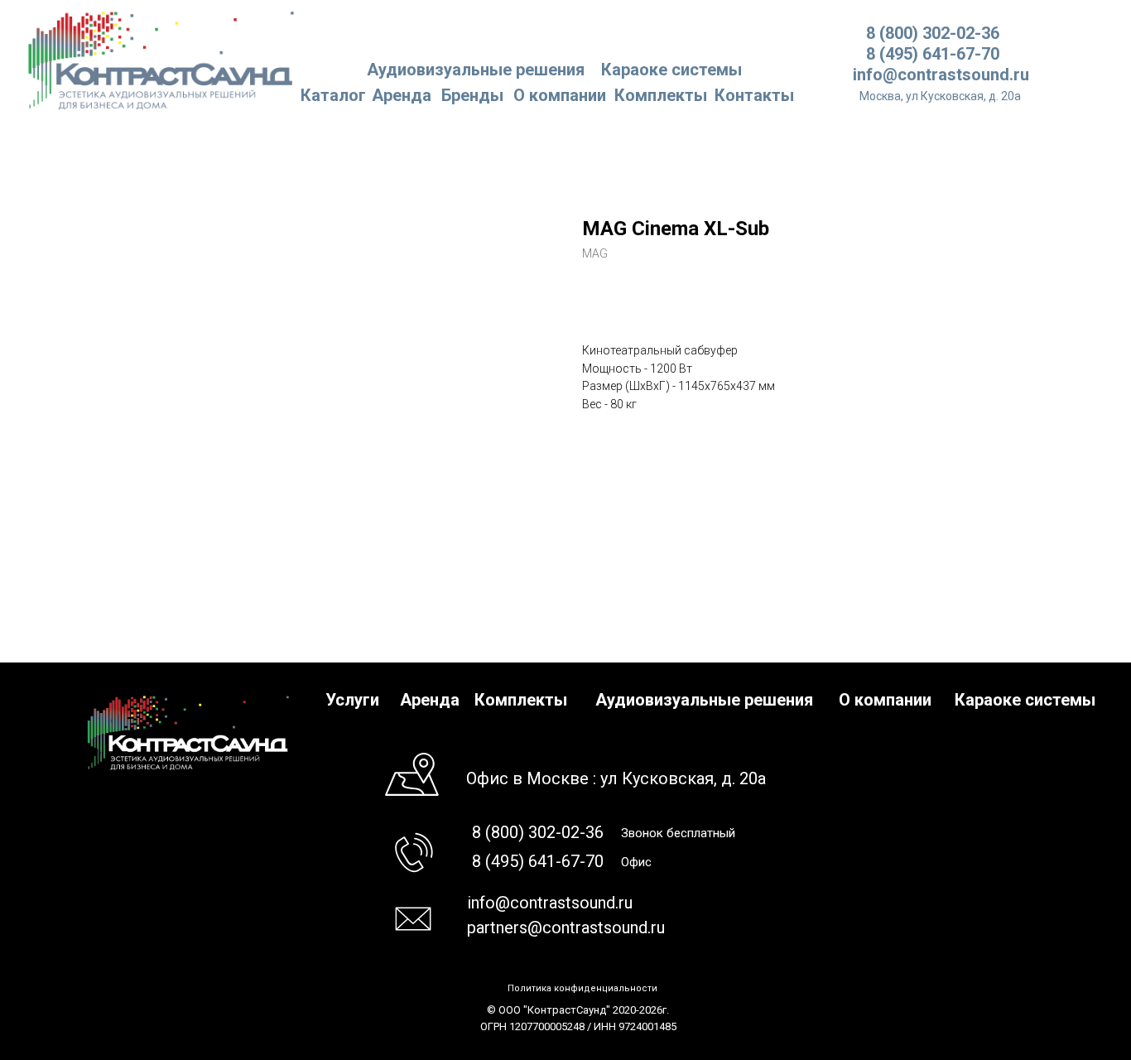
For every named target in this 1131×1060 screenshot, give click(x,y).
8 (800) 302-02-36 (932, 33)
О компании (559, 95)
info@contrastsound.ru (941, 74)
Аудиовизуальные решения (704, 700)
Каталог (333, 95)
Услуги (352, 700)
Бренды (472, 95)
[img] (162, 59)
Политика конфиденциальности (582, 988)
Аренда (401, 95)
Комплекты (660, 95)
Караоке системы (671, 70)
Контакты (754, 95)
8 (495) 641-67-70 (932, 54)
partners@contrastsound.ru (566, 927)
